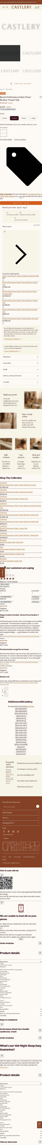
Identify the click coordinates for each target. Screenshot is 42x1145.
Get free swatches (20, 140)
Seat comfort (4, 1009)
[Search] (7, 7)
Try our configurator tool (11, 351)
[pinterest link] (8, 831)
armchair (37, 194)
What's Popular (7, 813)
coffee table (4, 196)
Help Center (9, 774)
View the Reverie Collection (12, 339)
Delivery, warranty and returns (10, 1013)
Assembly (3, 1016)
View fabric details (6, 140)
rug (20, 196)
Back (21, 939)
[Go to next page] (6, 695)
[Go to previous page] (6, 689)
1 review (10, 103)
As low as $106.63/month (8, 109)
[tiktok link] (18, 831)
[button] (38, 7)
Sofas (1, 89)
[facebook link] (3, 831)
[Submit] (37, 806)
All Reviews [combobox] (35, 597)
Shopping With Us (8, 823)
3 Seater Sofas (9, 89)
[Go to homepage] (21, 7)
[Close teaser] (5, 567)
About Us (5, 818)
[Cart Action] (3, 280)
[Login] (36, 7)
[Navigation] (3, 7)
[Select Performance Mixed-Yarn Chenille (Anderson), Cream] (3, 133)
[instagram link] (13, 831)
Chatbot (8, 783)
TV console (30, 194)
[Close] (2, 875)
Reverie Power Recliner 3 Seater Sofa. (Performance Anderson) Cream (22, 636)
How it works (3, 1067)
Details (2, 1011)
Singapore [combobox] (6, 838)
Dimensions (4, 962)
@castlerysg (30, 706)
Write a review (5, 584)
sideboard (11, 196)
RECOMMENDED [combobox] (6, 597)
